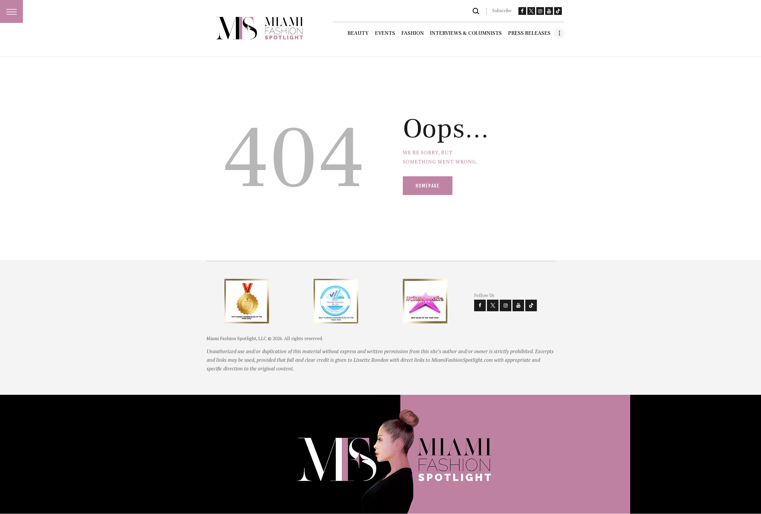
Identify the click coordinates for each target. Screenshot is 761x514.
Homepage (428, 186)
